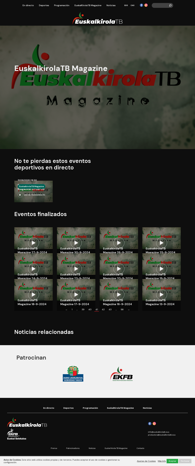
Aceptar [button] (172, 461)
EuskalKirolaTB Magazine (120, 407)
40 (90, 309)
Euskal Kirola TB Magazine (116, 448)
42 (103, 309)
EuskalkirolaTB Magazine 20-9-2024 (118, 276)
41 (97, 309)
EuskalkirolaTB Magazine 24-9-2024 (32, 276)
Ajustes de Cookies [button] (146, 461)
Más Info (162, 461)
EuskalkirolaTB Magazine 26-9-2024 (118, 250)
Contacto (140, 448)
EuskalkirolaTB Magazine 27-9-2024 (32, 250)
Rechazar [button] (185, 461)
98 (122, 309)
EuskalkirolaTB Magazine (31, 186)
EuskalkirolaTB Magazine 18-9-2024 (32, 302)
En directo (48, 407)
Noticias (147, 407)
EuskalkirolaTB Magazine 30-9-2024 (75, 250)
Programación (90, 407)
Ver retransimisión (34, 195)
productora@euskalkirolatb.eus (162, 435)
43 (110, 309)
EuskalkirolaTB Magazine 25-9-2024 (160, 250)
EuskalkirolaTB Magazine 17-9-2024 (74, 302)
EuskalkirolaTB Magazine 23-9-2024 (75, 276)
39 (83, 309)
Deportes (68, 407)
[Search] (170, 5)
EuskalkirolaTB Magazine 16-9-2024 (117, 302)
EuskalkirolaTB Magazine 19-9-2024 (160, 276)
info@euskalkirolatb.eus (158, 432)
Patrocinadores (73, 448)
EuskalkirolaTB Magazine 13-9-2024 (160, 302)
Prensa (54, 448)
